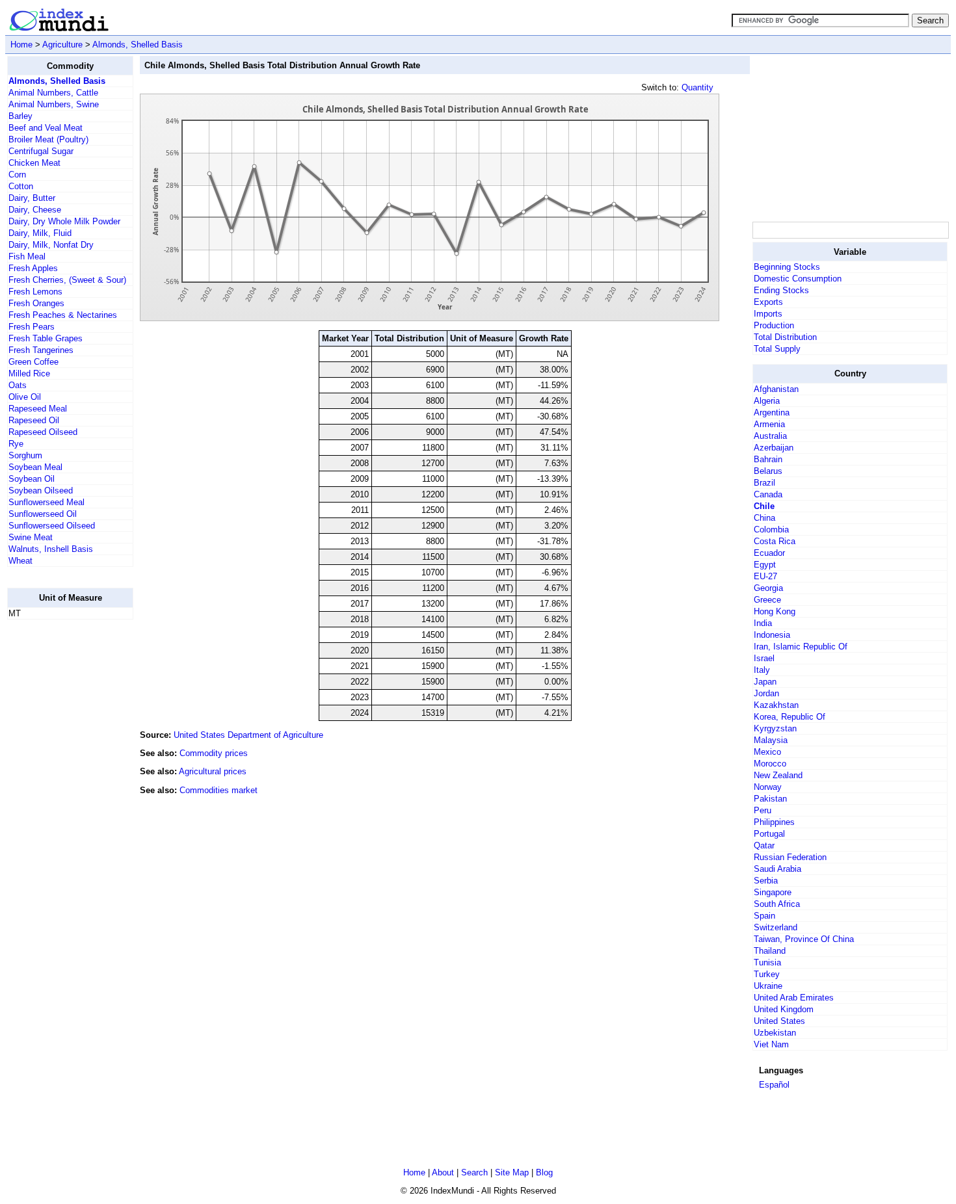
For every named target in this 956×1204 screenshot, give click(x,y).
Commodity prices (213, 753)
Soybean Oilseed (40, 490)
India (763, 623)
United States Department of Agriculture (248, 735)
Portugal (769, 834)
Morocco (770, 763)
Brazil (764, 483)
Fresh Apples (33, 268)
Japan (765, 682)
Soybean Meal (35, 467)
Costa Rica (774, 541)
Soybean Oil (31, 479)
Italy (762, 670)
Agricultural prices (212, 771)
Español (774, 1085)
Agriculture (62, 44)
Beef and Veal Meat (45, 128)
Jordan (766, 693)
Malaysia (771, 740)
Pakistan (770, 799)
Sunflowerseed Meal (46, 502)
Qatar (764, 845)
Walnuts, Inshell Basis (50, 549)
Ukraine (768, 986)
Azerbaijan (773, 447)
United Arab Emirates (794, 997)
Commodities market (218, 790)
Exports (768, 302)
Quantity (697, 87)
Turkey (767, 974)
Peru (762, 810)
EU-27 (765, 576)
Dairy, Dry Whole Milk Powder (64, 221)
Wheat (20, 561)
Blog (544, 1172)
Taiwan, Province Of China (804, 939)
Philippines (774, 822)
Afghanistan (776, 389)
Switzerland (775, 927)
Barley (20, 116)
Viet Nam (771, 1044)
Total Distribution (785, 337)
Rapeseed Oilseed (42, 432)
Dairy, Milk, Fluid (40, 233)
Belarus (768, 471)
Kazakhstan (776, 705)
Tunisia (767, 962)
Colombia (771, 529)
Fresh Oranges (36, 303)
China (764, 518)
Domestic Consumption (798, 278)
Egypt (765, 564)
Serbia (766, 880)
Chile (764, 506)
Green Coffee (33, 362)
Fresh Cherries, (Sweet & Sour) (67, 280)
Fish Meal (27, 256)
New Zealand (778, 775)
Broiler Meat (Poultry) (48, 139)
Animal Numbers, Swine (53, 104)
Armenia (769, 424)
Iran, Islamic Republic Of (800, 646)
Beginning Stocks (787, 267)
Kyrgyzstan (775, 728)
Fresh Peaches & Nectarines (62, 315)
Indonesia (772, 635)
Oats (17, 385)
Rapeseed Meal (37, 408)
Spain (764, 916)
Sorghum (25, 455)
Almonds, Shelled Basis (137, 44)
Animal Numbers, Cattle (53, 93)
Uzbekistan (775, 1033)
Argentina (772, 412)
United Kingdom (784, 1009)
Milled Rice (29, 373)
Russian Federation (790, 857)
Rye (15, 444)
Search (474, 1172)
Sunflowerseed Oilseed (51, 525)
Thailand (770, 951)
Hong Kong (774, 611)
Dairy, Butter (31, 198)
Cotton (20, 186)
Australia (770, 436)
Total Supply (777, 349)
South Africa (777, 904)
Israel (764, 658)
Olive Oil (24, 397)
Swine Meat (30, 537)
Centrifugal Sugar (40, 151)
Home (21, 44)
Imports (768, 314)
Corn (17, 174)
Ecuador (769, 553)
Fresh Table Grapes (45, 338)
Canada (768, 494)
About (443, 1172)
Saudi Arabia (777, 869)
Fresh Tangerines (40, 350)
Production (774, 325)
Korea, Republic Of (789, 717)
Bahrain (768, 459)
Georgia (768, 588)
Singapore (772, 892)
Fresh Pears (31, 327)
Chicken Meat (34, 163)
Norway (768, 787)
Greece (767, 600)
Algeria (767, 401)
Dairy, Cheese (34, 210)
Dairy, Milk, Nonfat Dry (51, 245)
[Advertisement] (59, 825)
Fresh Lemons (35, 291)
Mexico (767, 752)
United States (779, 1021)
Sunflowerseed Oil (42, 514)
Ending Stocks (781, 290)
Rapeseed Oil (33, 420)
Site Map (512, 1172)
